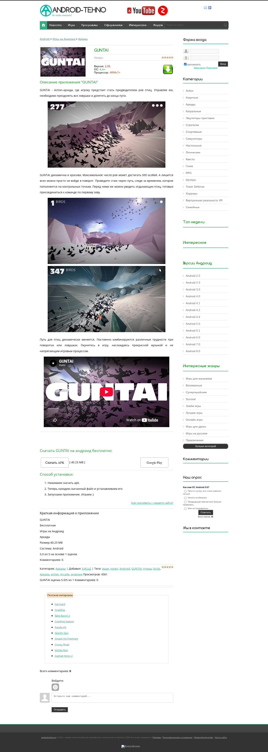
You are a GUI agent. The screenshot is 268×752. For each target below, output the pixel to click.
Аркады (61, 568)
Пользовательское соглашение (177, 737)
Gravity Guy (61, 633)
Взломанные (194, 385)
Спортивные (194, 131)
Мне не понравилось (198, 508)
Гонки (189, 166)
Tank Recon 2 (62, 615)
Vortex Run (61, 650)
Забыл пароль (199, 68)
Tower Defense (195, 186)
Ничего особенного (197, 497)
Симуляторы (194, 138)
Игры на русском (196, 433)
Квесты (190, 159)
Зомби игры (193, 406)
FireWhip (60, 610)
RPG (189, 172)
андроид (76, 574)
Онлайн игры (194, 419)
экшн (105, 568)
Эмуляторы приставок (200, 118)
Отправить (60, 709)
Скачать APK (54, 462)
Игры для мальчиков (199, 378)
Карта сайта (221, 737)
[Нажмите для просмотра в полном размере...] (106, 166)
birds (156, 568)
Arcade (64, 574)
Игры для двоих (196, 426)
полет (114, 568)
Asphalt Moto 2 (64, 656)
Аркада (44, 574)
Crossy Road (62, 644)
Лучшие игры (194, 412)
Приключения (194, 440)
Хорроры (191, 193)
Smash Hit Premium (66, 638)
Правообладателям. (203, 737)
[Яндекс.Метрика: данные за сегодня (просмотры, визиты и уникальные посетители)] (130, 746)
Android (124, 568)
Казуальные (193, 111)
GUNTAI (136, 568)
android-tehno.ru (48, 737)
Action (189, 90)
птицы (147, 568)
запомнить (194, 64)
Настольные (193, 145)
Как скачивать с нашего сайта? (152, 503)
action (55, 574)
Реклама (157, 737)
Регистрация (212, 68)
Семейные (193, 207)
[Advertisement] (106, 439)
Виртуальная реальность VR (204, 200)
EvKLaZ (86, 568)
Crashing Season (64, 621)
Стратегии (192, 125)
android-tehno (79, 9)
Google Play (154, 462)
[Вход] (55, 687)
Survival (191, 399)
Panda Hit (60, 627)
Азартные (192, 97)
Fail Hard (60, 604)
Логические (193, 152)
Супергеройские (196, 392)
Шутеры (191, 179)
